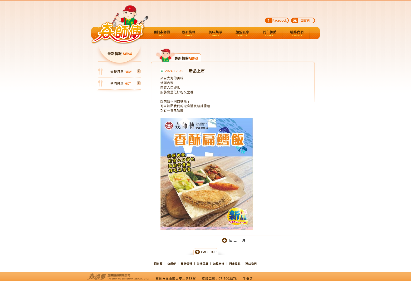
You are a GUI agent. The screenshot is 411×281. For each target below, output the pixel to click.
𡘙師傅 (171, 263)
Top (205, 252)
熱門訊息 (120, 83)
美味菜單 (215, 33)
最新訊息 (121, 71)
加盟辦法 (242, 33)
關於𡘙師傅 (161, 33)
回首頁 (303, 21)
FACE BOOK (277, 21)
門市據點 (269, 33)
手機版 (248, 279)
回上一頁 (237, 240)
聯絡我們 (296, 33)
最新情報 (188, 33)
